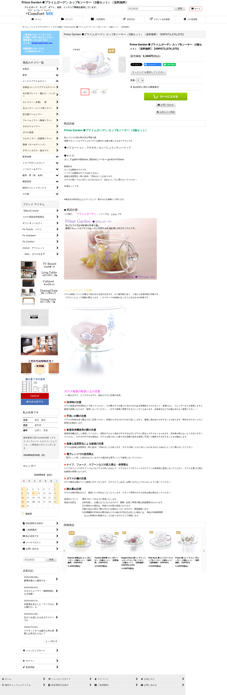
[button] (190, 19)
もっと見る (50, 641)
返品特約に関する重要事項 (146, 87)
